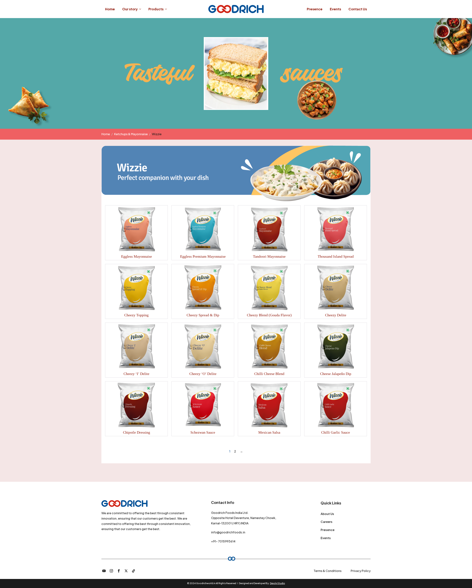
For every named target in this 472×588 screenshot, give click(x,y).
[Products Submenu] (167, 9)
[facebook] (118, 570)
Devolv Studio (277, 583)
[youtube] (104, 570)
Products (156, 9)
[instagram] (111, 570)
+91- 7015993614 (223, 541)
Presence (314, 9)
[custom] (133, 570)
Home (110, 9)
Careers (326, 522)
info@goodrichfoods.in (228, 532)
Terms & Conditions (327, 571)
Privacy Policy (361, 571)
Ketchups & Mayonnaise (131, 134)
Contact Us (357, 9)
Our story (130, 9)
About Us (327, 514)
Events (335, 9)
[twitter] (126, 570)
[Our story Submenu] (141, 9)
